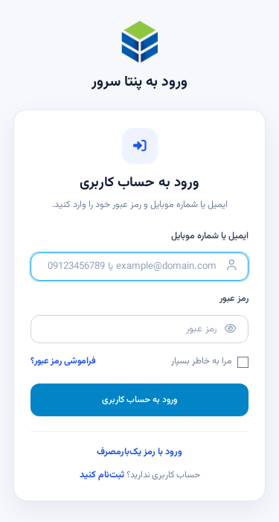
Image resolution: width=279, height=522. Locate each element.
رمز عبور (233, 299)
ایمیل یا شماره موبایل (209, 236)
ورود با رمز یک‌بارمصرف (139, 452)
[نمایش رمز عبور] (230, 329)
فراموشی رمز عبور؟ (63, 362)
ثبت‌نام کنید (102, 475)
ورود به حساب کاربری (139, 400)
